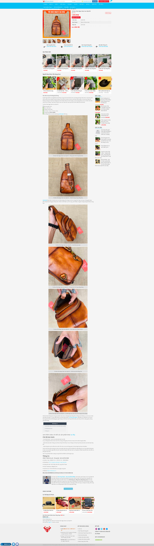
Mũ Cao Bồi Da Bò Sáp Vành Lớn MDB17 (66, 90)
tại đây (73, 435)
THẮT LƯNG (62, 4)
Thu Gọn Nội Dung (68, 488)
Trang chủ (45, 8)
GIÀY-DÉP (82, 4)
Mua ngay (95, 1)
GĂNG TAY (94, 4)
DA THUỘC (72, 7)
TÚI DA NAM (55, 8)
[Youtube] (104, 529)
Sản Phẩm (50, 8)
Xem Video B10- (76, 17)
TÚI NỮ (75, 4)
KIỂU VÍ (51, 4)
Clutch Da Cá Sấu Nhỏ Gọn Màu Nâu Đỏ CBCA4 (79, 510)
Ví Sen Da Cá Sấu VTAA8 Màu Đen (50, 90)
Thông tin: (47, 430)
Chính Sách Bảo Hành (51, 46)
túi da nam (61, 114)
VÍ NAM (45, 4)
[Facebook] (99, 529)
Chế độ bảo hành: (48, 428)
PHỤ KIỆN (66, 7)
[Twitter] (101, 529)
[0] (110, 1)
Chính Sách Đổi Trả (68, 46)
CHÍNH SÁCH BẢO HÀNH (84, 537)
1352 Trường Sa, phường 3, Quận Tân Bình (57, 462)
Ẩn (57, 423)
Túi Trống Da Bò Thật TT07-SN (88, 510)
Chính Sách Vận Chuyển (87, 46)
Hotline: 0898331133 (104, 1)
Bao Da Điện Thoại (48, 7)
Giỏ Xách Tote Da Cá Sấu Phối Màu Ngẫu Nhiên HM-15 (83, 90)
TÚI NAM (70, 4)
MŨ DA (87, 4)
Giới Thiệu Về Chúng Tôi (83, 530)
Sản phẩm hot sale (87, 1)
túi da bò (45, 200)
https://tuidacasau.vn (51, 470)
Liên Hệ (80, 528)
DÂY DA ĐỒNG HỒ (58, 7)
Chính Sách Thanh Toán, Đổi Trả (85, 533)
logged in (50, 522)
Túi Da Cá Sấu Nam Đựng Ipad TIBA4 (64, 510)
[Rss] (96, 529)
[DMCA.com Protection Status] (98, 540)
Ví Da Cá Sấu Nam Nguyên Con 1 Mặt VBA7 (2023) (96, 90)
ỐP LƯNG (101, 4)
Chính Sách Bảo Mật (103, 46)
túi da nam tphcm (73, 417)
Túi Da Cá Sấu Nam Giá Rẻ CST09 (50, 510)
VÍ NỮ (56, 4)
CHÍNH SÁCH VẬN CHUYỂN (84, 539)
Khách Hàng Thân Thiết (83, 541)
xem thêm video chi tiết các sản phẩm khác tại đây (55, 426)
